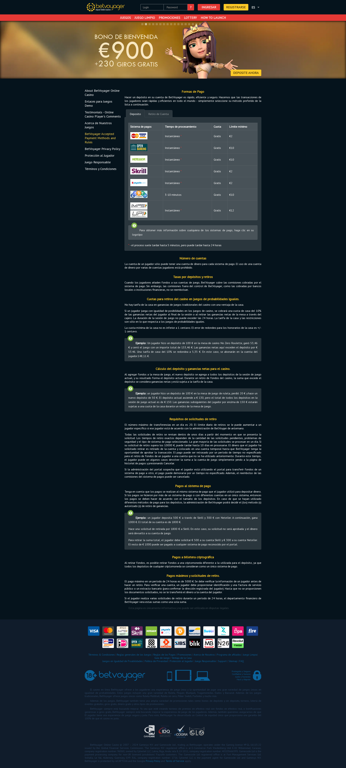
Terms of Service (175, 761)
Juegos (125, 18)
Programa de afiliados (229, 654)
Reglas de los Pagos (164, 654)
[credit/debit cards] (138, 135)
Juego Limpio (145, 18)
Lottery (190, 18)
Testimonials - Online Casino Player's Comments (103, 114)
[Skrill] (138, 170)
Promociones (169, 18)
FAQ (241, 661)
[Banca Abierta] (138, 147)
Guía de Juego (162, 657)
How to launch (213, 18)
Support (222, 661)
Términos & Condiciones (101, 654)
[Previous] (7, 50)
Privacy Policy (153, 761)
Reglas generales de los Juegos (134, 654)
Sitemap (233, 661)
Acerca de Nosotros (204, 654)
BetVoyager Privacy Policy (102, 149)
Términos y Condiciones (100, 169)
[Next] (339, 50)
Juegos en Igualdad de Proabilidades (122, 661)
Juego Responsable (98, 162)
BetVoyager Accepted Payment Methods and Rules (100, 138)
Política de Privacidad (156, 661)
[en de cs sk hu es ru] (256, 7)
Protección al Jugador (99, 155)
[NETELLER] (138, 159)
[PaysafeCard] (138, 182)
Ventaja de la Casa (182, 657)
